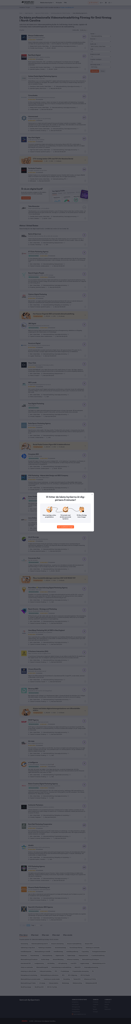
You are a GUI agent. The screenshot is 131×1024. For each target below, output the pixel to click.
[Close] (92, 494)
